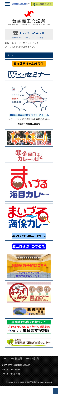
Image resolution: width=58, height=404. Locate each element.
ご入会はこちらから (43, 4)
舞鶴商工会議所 (29, 22)
